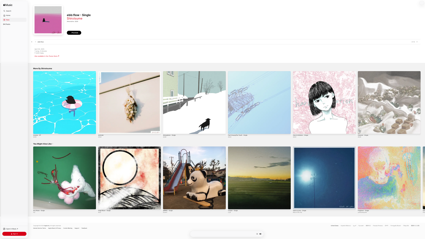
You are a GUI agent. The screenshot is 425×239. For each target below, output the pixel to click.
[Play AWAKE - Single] (165, 206)
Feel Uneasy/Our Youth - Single (239, 72)
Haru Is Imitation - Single (301, 72)
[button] (14, 11)
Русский (360, 225)
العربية (354, 225)
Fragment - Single (364, 147)
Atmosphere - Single (170, 72)
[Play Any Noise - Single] (36, 206)
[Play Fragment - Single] (360, 206)
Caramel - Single (363, 72)
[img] (7, 5)
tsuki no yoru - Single (300, 147)
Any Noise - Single (39, 147)
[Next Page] (422, 178)
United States (334, 225)
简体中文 (368, 225)
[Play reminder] (101, 131)
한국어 (386, 225)
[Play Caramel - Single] (360, 131)
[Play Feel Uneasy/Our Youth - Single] (230, 131)
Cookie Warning (67, 228)
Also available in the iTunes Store (46, 56)
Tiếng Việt (406, 225)
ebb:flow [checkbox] (41, 42)
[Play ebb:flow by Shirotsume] (35, 42)
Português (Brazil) (396, 225)
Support (77, 228)
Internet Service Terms (39, 228)
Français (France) (378, 225)
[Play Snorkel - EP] (36, 131)
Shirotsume (74, 18)
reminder (101, 72)
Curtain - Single (233, 147)
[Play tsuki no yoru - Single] (295, 206)
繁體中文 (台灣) (415, 225)
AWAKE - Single (168, 147)
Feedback (84, 228)
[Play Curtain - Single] (230, 206)
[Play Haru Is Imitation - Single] (295, 131)
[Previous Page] (31, 178)
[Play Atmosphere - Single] (165, 131)
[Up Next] (257, 233)
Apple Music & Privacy (54, 228)
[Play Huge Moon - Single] (101, 206)
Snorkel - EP (37, 72)
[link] (43, 144)
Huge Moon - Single (105, 147)
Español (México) (346, 225)
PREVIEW (412, 41)
